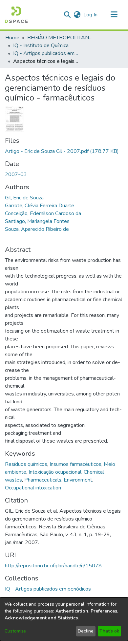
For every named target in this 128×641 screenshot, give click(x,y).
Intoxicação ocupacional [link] (55, 472)
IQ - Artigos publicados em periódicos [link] (46, 53)
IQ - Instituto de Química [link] (41, 45)
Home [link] (12, 37)
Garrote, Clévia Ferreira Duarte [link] (39, 205)
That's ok (109, 631)
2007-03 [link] (16, 174)
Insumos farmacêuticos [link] (75, 464)
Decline (86, 631)
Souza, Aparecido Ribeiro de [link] (37, 229)
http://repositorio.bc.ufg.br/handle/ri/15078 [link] (53, 565)
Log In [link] (90, 14)
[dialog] (64, 619)
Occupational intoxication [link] (33, 487)
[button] (16, 15)
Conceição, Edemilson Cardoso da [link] (43, 213)
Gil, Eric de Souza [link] (24, 197)
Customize (15, 631)
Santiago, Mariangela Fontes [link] (37, 221)
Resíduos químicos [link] (26, 464)
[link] (62, 151)
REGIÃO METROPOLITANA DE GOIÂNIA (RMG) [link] (60, 37)
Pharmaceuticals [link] (42, 480)
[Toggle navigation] (114, 15)
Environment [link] (78, 480)
